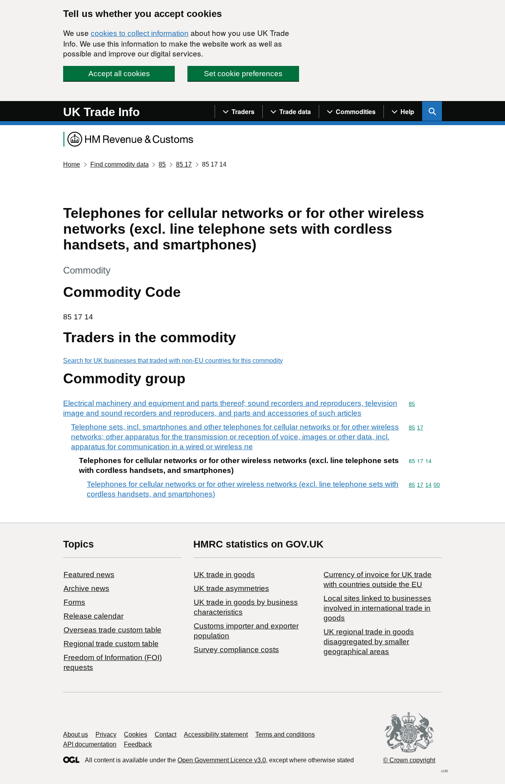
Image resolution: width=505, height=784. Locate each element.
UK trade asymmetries (231, 588)
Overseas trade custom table (112, 630)
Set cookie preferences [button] (243, 73)
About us (75, 734)
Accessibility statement (216, 734)
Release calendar (93, 616)
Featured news (89, 574)
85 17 (184, 164)
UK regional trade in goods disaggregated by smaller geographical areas (369, 642)
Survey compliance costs (236, 649)
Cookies (135, 734)
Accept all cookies (119, 73)
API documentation (89, 744)
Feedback (138, 744)
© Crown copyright (409, 760)
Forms (74, 602)
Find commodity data (119, 164)
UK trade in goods (224, 574)
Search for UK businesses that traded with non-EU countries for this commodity (173, 360)
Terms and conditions (285, 734)
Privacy (105, 734)
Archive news (86, 588)
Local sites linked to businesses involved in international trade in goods (377, 608)
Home (71, 164)
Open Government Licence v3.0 (222, 760)
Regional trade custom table (111, 644)
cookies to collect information (140, 33)
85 (162, 164)
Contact (165, 734)
